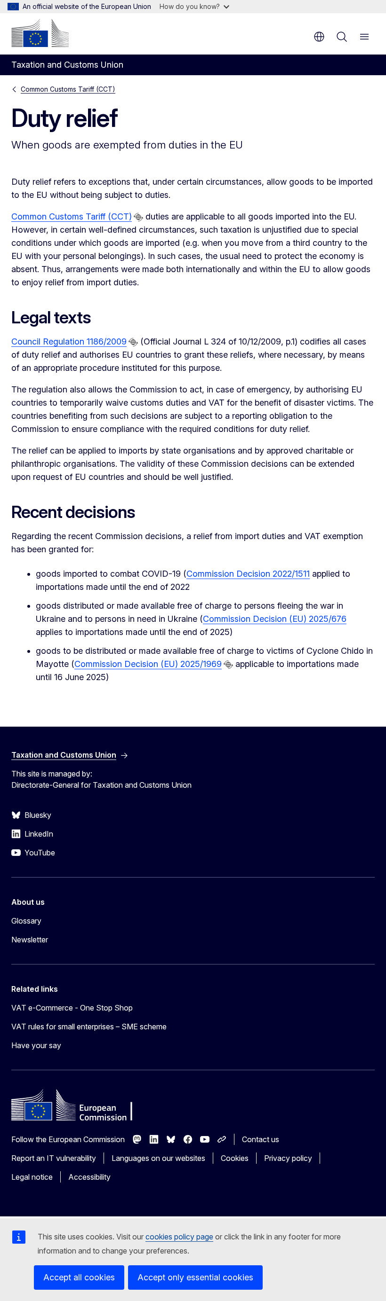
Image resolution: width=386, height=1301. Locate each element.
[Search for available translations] (138, 217)
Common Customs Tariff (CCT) (68, 89)
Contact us (260, 1139)
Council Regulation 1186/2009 (69, 341)
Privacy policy (288, 1158)
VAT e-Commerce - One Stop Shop (72, 1007)
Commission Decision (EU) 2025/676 (274, 619)
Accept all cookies (79, 1277)
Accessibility (89, 1177)
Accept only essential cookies (195, 1277)
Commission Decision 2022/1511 (248, 574)
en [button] (319, 36)
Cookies (235, 1158)
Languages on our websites (158, 1158)
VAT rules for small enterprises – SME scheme (89, 1026)
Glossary (26, 920)
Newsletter (29, 939)
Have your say (36, 1045)
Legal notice (32, 1177)
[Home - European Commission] (40, 33)
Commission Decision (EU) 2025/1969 (148, 664)
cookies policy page (179, 1236)
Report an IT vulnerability (53, 1158)
